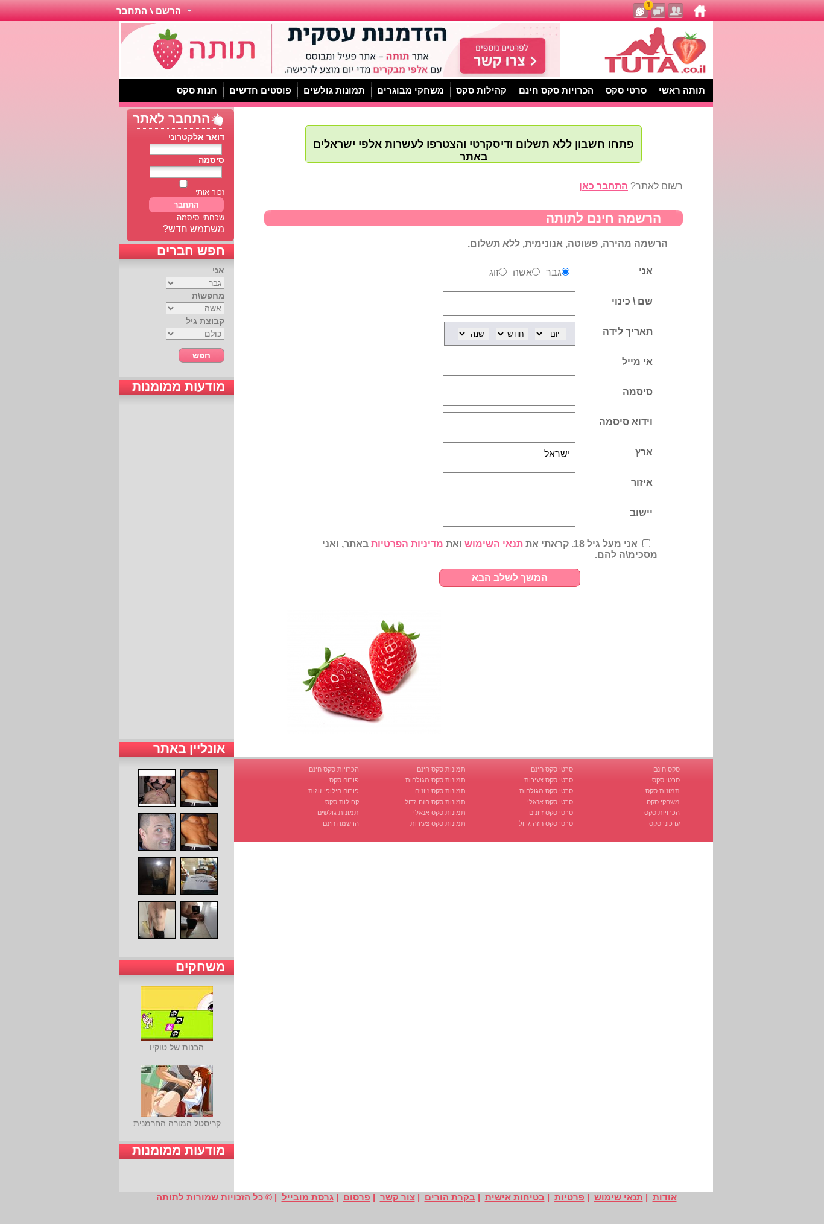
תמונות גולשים (338, 812)
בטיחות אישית (515, 1197)
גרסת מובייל (308, 1197)
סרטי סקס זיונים (551, 812)
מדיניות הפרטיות (406, 544)
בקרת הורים (450, 1197)
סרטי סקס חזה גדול (546, 823)
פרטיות (569, 1197)
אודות (665, 1197)
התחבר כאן (603, 186)
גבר (554, 272)
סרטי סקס (666, 780)
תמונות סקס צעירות (438, 823)
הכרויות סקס (662, 812)
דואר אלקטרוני (196, 137)
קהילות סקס (342, 801)
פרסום (356, 1197)
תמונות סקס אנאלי (439, 812)
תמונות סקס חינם (441, 769)
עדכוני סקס (664, 823)
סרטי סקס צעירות (548, 780)
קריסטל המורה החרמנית (177, 1123)
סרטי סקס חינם (552, 769)
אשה (522, 272)
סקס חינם (666, 769)
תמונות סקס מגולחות (435, 780)
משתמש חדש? (193, 229)
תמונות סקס (662, 790)
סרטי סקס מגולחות (546, 790)
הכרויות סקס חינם (334, 769)
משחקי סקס (663, 801)
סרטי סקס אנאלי (550, 801)
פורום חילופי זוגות (333, 790)
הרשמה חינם (341, 823)
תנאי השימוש (493, 544)
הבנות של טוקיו (177, 1047)
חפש (201, 355)
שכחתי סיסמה (200, 217)
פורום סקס (344, 780)
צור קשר (397, 1197)
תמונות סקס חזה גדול (435, 801)
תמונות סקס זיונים (440, 790)
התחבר (186, 204)
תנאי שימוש (618, 1197)
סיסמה (211, 160)
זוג (494, 272)
